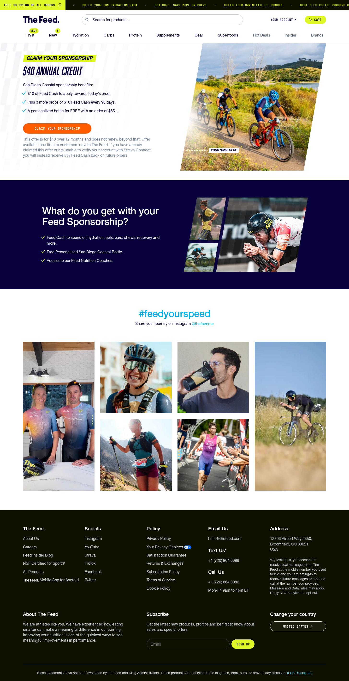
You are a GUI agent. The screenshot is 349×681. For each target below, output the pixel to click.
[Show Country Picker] (60, 5)
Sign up (243, 644)
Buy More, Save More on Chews (168, 5)
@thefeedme (203, 323)
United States (295, 626)
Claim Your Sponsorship (57, 128)
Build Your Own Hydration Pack (97, 5)
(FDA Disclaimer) (300, 673)
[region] (174, 5)
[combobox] (162, 19)
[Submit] (87, 19)
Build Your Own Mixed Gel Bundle (241, 5)
